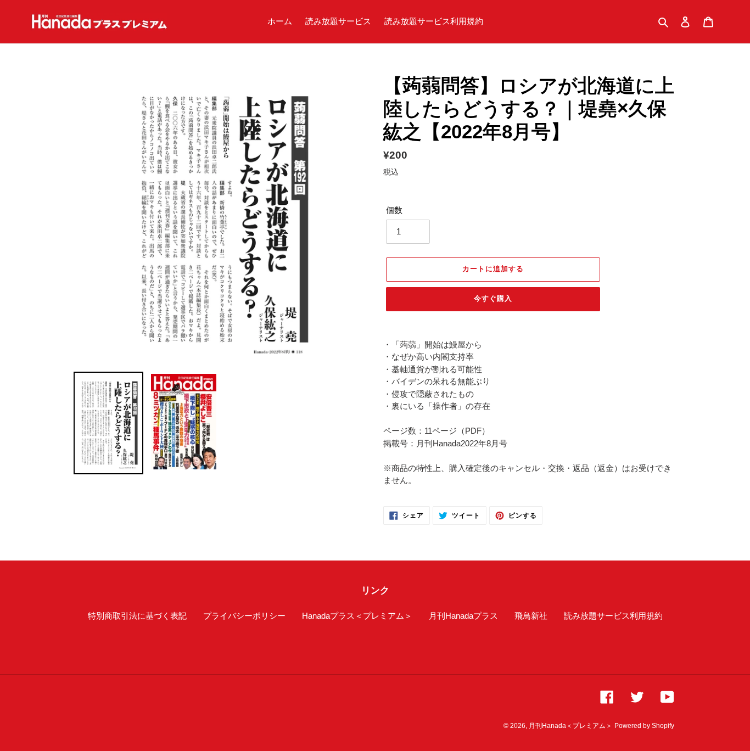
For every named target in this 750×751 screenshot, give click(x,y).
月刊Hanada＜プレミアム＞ (570, 726)
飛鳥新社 (530, 615)
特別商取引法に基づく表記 (137, 615)
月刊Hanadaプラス (463, 615)
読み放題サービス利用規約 (613, 615)
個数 (394, 210)
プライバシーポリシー (244, 615)
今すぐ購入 (493, 298)
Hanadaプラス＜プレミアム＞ (357, 615)
